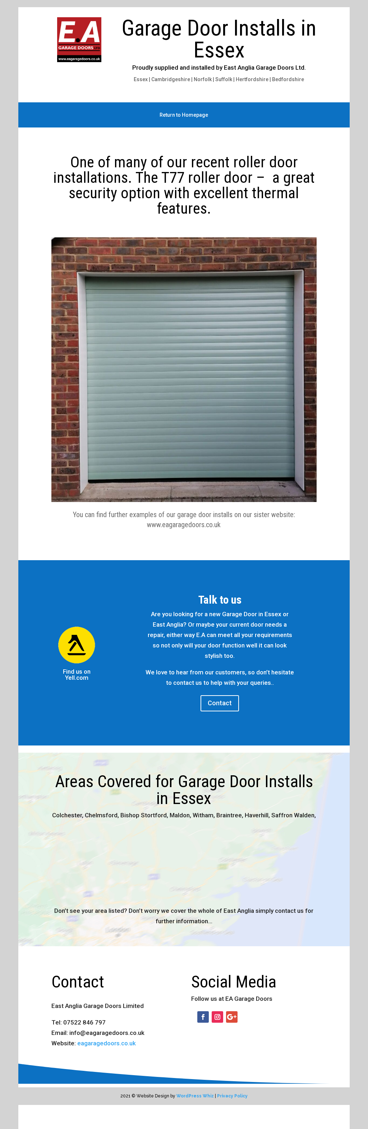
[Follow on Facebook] (203, 1017)
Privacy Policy (232, 1095)
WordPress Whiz (195, 1095)
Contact (220, 703)
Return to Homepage (184, 115)
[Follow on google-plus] (232, 1017)
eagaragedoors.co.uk (106, 1043)
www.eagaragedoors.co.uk (184, 524)
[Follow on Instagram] (217, 1017)
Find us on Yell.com (77, 674)
